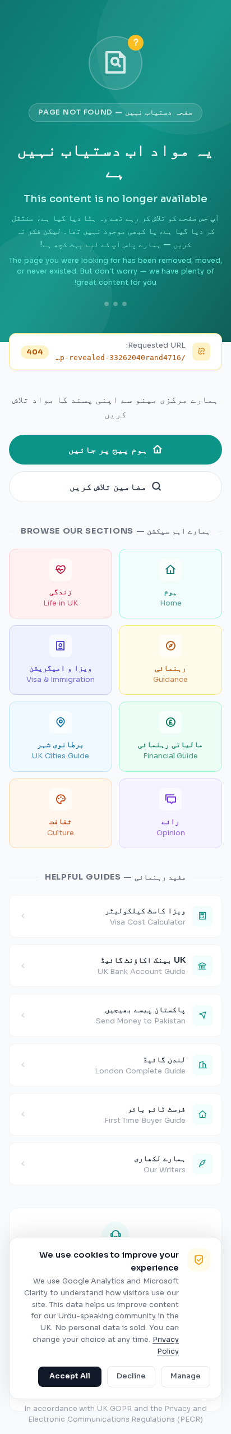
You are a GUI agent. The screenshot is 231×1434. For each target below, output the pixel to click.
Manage (185, 1376)
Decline (131, 1376)
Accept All (69, 1376)
